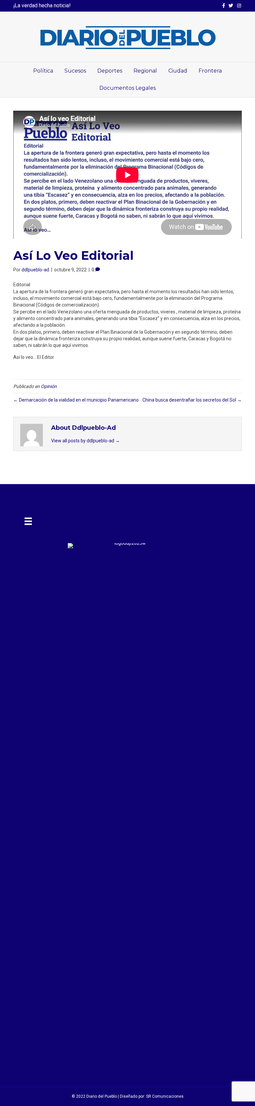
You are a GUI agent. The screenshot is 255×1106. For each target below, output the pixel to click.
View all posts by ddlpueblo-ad (85, 440)
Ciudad (177, 71)
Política (43, 71)
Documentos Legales (127, 88)
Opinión (49, 386)
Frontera (210, 71)
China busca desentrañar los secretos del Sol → (192, 400)
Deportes (109, 71)
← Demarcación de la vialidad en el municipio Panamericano (76, 400)
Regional (145, 71)
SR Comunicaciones (165, 1096)
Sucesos (75, 71)
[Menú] (28, 521)
